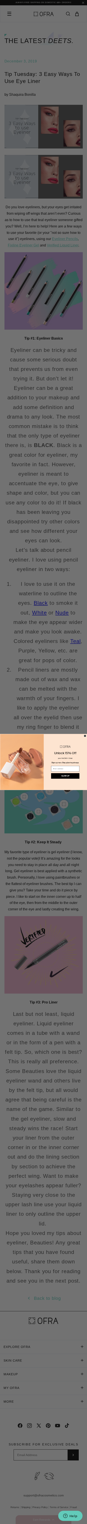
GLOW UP (65, 776)
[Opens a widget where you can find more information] (70, 1516)
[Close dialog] (85, 736)
